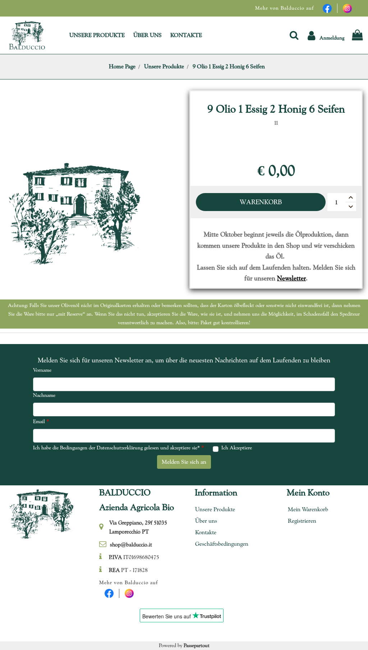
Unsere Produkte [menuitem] (215, 509)
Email (41, 421)
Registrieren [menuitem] (302, 520)
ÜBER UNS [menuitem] (147, 35)
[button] (326, 35)
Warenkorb (261, 202)
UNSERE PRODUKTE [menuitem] (97, 35)
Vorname (42, 370)
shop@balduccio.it (131, 544)
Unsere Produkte (164, 66)
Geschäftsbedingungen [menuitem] (219, 543)
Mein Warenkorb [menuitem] (308, 509)
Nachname (44, 395)
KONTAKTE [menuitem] (186, 35)
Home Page (122, 66)
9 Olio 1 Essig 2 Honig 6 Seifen (229, 66)
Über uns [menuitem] (206, 520)
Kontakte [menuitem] (205, 532)
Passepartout (197, 645)
